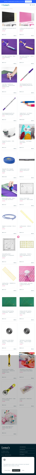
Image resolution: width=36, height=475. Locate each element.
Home (2, 8)
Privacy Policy (7, 470)
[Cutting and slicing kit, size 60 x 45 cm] (27, 19)
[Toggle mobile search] (32, 4)
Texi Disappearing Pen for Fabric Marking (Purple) (8, 114)
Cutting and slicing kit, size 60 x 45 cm (27, 29)
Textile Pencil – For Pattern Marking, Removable (26, 114)
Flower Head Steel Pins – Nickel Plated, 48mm (8, 427)
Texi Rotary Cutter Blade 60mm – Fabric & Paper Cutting (25, 342)
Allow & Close (16, 470)
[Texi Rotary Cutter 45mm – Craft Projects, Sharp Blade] (27, 360)
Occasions (22, 454)
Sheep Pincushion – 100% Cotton (8, 141)
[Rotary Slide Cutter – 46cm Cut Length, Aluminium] (9, 189)
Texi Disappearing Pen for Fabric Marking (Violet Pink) (26, 84)
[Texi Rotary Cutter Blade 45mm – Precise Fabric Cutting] (9, 331)
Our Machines (23, 447)
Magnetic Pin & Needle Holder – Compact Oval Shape (8, 170)
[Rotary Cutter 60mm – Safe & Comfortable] (9, 389)
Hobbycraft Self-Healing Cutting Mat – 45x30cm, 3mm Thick (25, 312)
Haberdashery (6, 8)
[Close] (35, 1)
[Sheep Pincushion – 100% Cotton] (9, 132)
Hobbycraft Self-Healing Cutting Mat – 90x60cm (8, 311)
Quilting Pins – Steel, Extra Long (26, 399)
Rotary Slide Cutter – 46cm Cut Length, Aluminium (8, 199)
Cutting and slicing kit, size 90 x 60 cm (9, 29)
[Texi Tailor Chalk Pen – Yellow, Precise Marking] (27, 47)
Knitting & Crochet (24, 452)
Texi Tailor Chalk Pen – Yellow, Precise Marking (27, 56)
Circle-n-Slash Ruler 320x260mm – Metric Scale (26, 199)
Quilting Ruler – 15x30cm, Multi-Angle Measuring (26, 254)
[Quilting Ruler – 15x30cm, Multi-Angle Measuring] (27, 244)
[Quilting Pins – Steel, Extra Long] (27, 389)
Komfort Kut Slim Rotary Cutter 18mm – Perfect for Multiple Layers (8, 371)
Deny (23, 470)
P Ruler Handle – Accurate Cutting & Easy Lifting (26, 284)
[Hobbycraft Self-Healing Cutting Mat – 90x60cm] (9, 302)
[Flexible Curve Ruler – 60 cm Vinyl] (9, 217)
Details (15, 35)
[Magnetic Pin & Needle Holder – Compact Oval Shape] (9, 159)
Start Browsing (28, 1)
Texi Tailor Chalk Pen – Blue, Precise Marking (8, 56)
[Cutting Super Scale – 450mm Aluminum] (27, 159)
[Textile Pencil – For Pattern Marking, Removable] (27, 104)
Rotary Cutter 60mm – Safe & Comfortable (8, 399)
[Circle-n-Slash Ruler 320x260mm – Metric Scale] (27, 189)
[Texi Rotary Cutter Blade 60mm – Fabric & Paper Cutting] (27, 331)
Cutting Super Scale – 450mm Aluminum (25, 169)
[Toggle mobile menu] (34, 4)
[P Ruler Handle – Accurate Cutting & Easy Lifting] (27, 274)
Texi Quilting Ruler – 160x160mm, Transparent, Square (8, 255)
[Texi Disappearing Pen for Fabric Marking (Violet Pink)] (27, 74)
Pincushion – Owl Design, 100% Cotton (26, 141)
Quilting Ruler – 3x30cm (25, 226)
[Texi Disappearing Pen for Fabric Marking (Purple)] (9, 104)
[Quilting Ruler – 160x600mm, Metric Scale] (9, 274)
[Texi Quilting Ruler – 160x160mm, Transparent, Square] (9, 244)
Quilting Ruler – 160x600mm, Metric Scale (9, 284)
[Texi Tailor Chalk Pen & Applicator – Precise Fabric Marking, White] (9, 74)
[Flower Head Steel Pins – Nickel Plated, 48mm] (9, 417)
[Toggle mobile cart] (30, 4)
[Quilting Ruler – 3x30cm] (27, 217)
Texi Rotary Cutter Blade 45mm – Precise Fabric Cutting (8, 342)
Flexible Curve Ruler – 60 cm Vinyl (9, 226)
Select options (22, 119)
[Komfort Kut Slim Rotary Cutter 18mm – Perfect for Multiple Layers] (9, 360)
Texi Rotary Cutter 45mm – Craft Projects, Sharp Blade (26, 370)
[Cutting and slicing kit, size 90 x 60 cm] (9, 19)
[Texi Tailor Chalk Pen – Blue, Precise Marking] (9, 47)
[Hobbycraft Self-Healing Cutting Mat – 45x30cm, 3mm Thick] (27, 302)
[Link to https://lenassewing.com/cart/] (18, 237)
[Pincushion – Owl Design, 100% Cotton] (27, 132)
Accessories (22, 449)
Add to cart (4, 34)
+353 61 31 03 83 (7, 455)
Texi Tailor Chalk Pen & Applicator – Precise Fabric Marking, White (8, 85)
